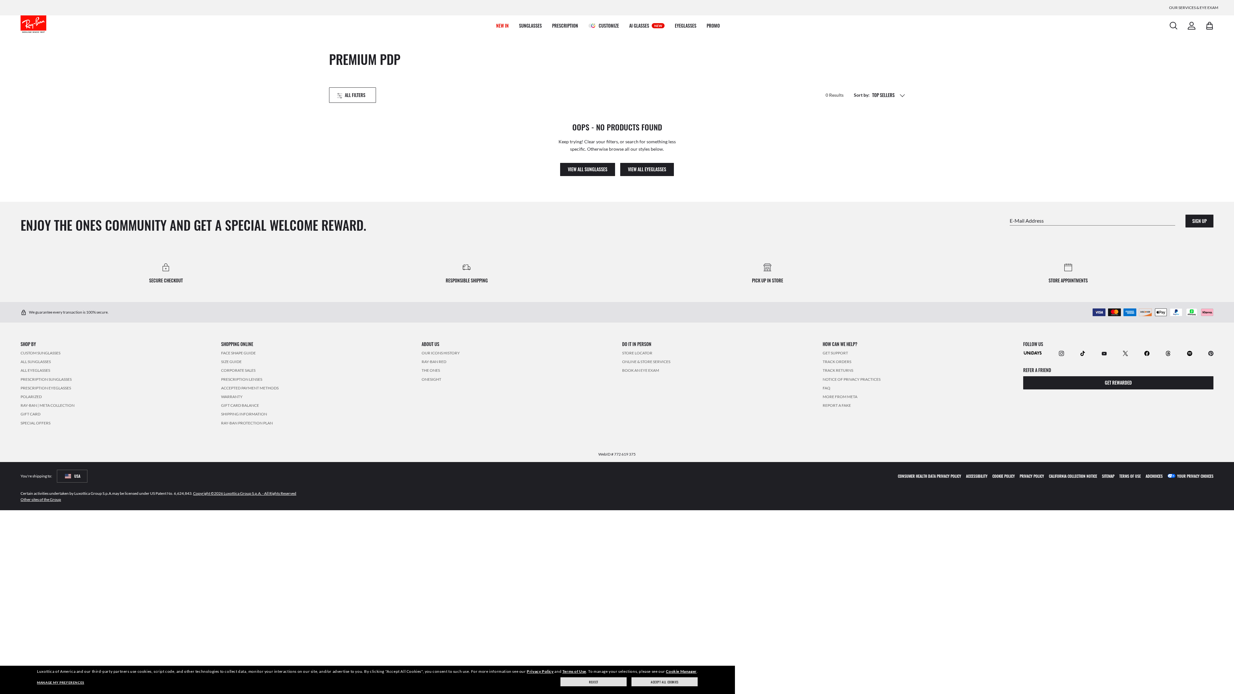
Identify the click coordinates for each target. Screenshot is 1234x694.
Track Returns (838, 370)
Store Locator (637, 353)
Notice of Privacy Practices (852, 379)
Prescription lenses (241, 379)
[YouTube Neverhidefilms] (1104, 353)
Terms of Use (574, 671)
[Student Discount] (1032, 352)
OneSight (431, 379)
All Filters (355, 95)
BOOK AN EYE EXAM (640, 370)
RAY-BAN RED (434, 361)
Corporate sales (238, 370)
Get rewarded (1118, 382)
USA (77, 475)
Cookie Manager (681, 671)
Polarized (31, 396)
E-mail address (1027, 220)
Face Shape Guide (238, 353)
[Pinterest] (1210, 353)
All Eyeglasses (35, 370)
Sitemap (1108, 475)
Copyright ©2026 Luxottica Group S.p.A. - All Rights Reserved (244, 493)
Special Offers (35, 422)
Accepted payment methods (250, 387)
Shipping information (244, 414)
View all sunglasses (587, 169)
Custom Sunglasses (40, 353)
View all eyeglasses (647, 169)
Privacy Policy (540, 671)
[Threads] (1168, 353)
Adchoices (1154, 475)
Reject (593, 682)
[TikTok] (1082, 353)
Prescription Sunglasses (46, 379)
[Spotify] (1189, 353)
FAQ (826, 387)
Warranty (232, 396)
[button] (902, 95)
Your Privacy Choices (1195, 475)
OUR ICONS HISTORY (441, 353)
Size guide (231, 361)
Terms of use (1130, 475)
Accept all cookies (665, 682)
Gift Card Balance (240, 405)
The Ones (431, 370)
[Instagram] (1061, 353)
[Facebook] (1146, 353)
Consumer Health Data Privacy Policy (929, 475)
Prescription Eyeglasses (46, 387)
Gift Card (30, 414)
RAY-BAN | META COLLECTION (48, 405)
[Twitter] (1125, 353)
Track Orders (837, 361)
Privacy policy (1032, 475)
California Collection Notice (1073, 475)
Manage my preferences (60, 682)
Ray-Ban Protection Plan (247, 422)
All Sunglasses (36, 361)
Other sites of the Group (41, 499)
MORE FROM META (840, 396)
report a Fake (837, 405)
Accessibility (977, 475)
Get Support (835, 353)
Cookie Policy (1003, 475)
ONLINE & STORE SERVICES (646, 361)
